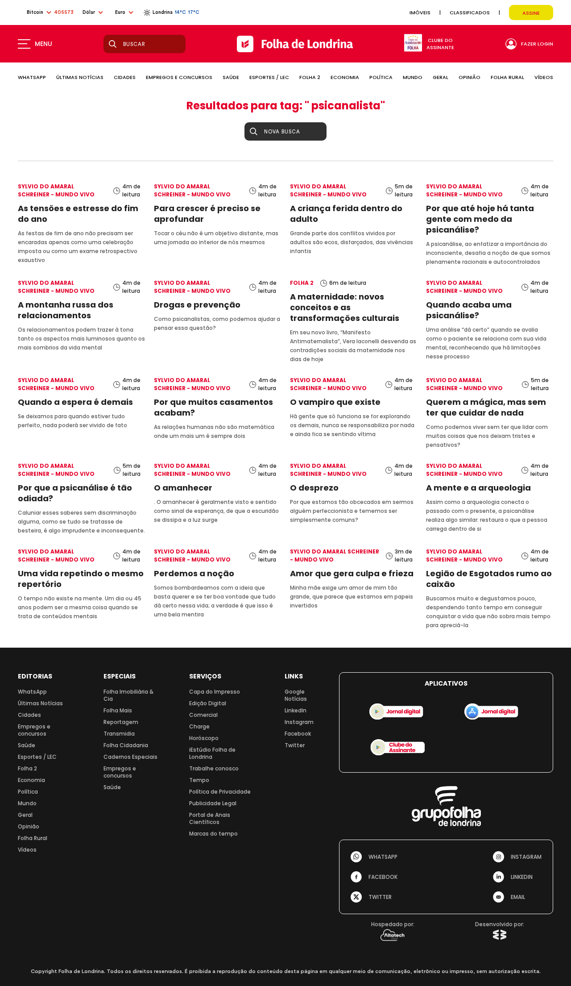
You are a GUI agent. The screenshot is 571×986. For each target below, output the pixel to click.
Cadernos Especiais (130, 757)
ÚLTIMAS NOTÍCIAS (79, 77)
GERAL (440, 77)
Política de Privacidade (220, 791)
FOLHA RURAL (507, 77)
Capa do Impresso (214, 691)
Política (28, 791)
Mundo (27, 803)
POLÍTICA (381, 77)
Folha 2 (27, 768)
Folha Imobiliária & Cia (128, 695)
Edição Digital (207, 703)
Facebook (298, 733)
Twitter (295, 745)
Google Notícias (296, 695)
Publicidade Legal (212, 803)
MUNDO (412, 77)
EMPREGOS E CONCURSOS (179, 77)
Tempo (199, 780)
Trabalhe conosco (214, 768)
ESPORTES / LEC (269, 77)
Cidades (29, 715)
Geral (25, 815)
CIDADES (125, 77)
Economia (31, 780)
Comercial (203, 715)
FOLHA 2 (309, 77)
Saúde (26, 745)
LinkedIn (295, 710)
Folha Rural (32, 838)
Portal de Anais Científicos (209, 818)
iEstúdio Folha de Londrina (212, 753)
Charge (199, 726)
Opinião (28, 826)
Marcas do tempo (213, 833)
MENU (43, 43)
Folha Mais (117, 710)
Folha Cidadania (125, 745)
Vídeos (27, 849)
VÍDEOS (543, 77)
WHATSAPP (32, 77)
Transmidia (119, 733)
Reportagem (120, 722)
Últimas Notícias (40, 703)
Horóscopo (204, 738)
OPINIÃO (469, 77)
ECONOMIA (345, 77)
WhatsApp (32, 691)
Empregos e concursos (34, 730)
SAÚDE (231, 77)
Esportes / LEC (37, 757)
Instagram (299, 722)
